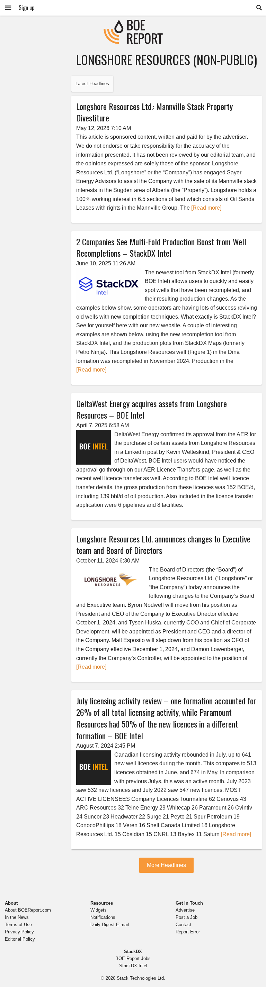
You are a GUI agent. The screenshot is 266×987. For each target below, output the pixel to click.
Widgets (98, 910)
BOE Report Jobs (133, 958)
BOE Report (133, 24)
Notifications (102, 917)
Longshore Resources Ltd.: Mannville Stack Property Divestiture (154, 112)
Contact (183, 924)
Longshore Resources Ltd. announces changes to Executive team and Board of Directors (163, 544)
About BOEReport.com (28, 910)
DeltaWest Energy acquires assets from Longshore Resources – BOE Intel (151, 409)
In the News (17, 917)
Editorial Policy (20, 939)
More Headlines (166, 865)
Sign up (26, 7)
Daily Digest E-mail (109, 924)
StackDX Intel (133, 965)
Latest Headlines (92, 83)
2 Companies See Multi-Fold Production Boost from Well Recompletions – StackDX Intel (161, 247)
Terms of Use (18, 924)
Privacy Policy (19, 931)
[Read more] (206, 208)
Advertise (185, 910)
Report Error (188, 931)
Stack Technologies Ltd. (141, 978)
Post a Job (186, 917)
